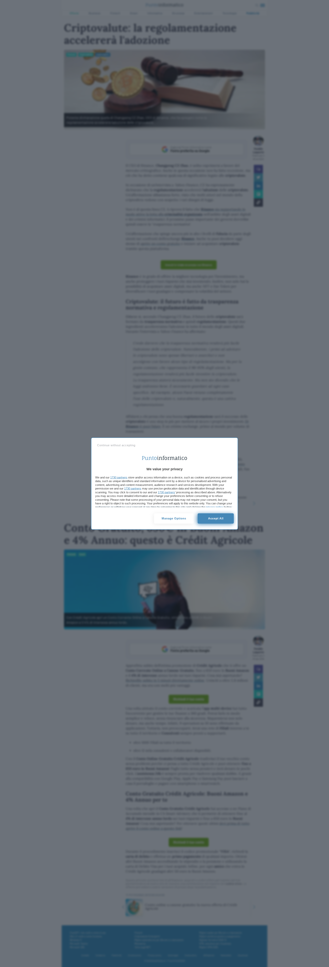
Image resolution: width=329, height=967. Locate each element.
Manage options (174, 518)
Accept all (216, 518)
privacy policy (214, 507)
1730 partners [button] (118, 477)
